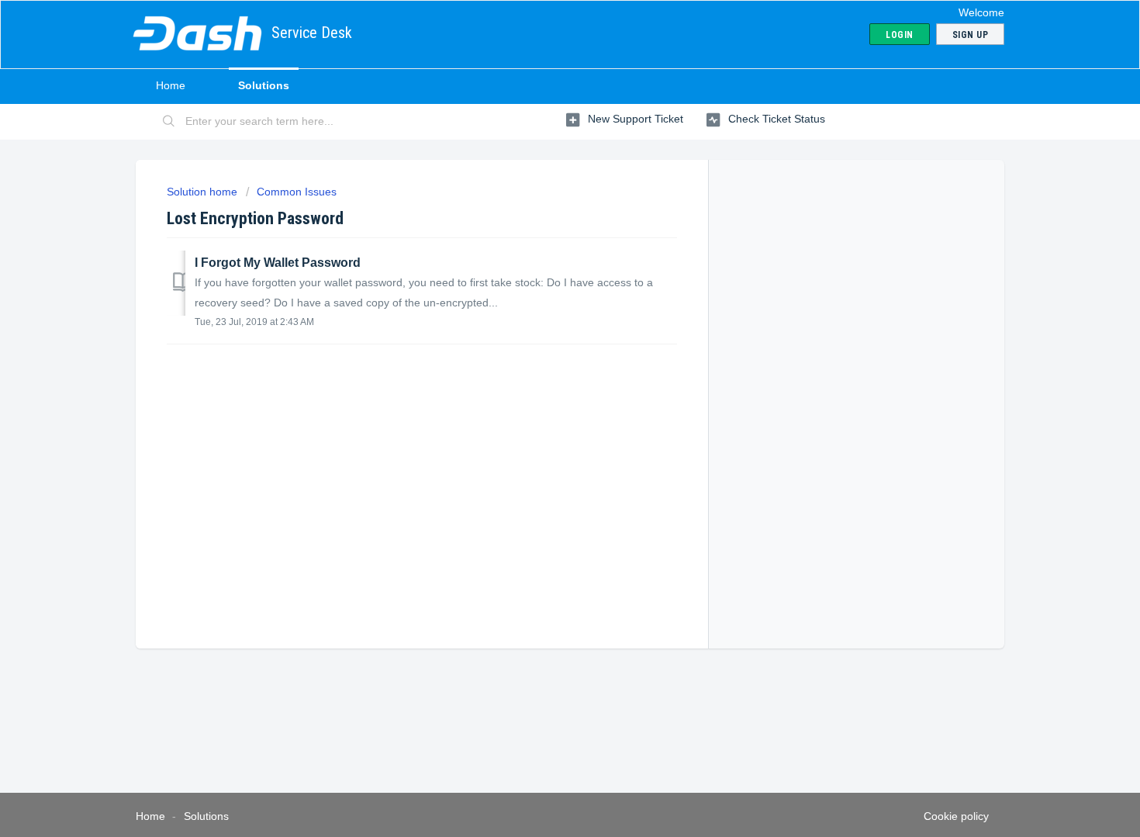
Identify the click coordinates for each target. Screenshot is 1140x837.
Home (170, 85)
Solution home (203, 191)
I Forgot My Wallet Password (278, 262)
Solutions (263, 85)
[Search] (169, 121)
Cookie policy (956, 816)
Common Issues (297, 191)
